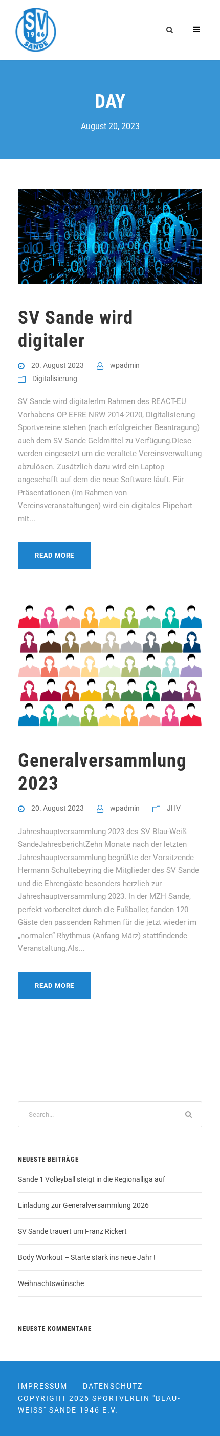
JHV (174, 808)
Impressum (43, 1386)
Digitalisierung (54, 378)
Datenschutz (113, 1386)
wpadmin (125, 365)
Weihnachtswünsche (51, 1283)
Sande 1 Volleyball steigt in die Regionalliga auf (91, 1179)
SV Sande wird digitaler (75, 329)
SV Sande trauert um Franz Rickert (72, 1231)
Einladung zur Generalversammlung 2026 (83, 1205)
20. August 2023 (57, 365)
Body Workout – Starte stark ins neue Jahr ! (87, 1257)
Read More (54, 555)
